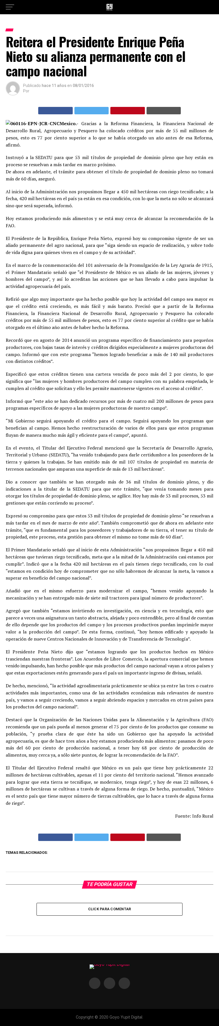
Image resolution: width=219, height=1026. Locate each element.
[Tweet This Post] (91, 110)
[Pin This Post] (127, 110)
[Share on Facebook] (55, 110)
